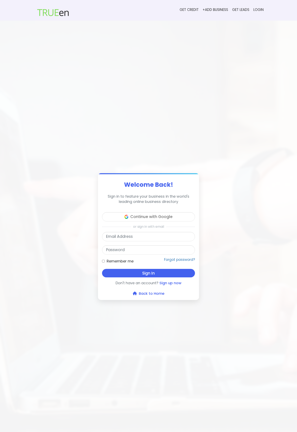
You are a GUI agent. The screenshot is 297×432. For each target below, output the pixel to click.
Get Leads (240, 9)
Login (258, 9)
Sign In (148, 273)
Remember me (120, 261)
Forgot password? (179, 259)
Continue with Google (151, 216)
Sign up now (170, 282)
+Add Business (215, 9)
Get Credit (189, 9)
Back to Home (150, 293)
